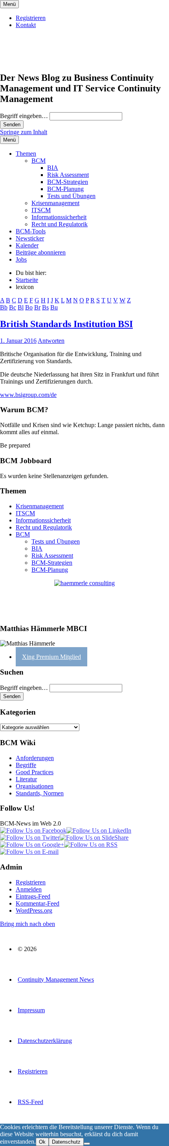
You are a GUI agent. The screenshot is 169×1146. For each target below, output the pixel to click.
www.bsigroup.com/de (28, 394)
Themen (26, 153)
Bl (21, 307)
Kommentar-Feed (37, 903)
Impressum (31, 1010)
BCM (38, 160)
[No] (87, 1143)
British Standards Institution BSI (66, 324)
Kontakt (26, 25)
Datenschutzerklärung (45, 1040)
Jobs (21, 259)
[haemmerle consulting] (84, 598)
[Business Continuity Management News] (48, 61)
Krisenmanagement (55, 203)
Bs (45, 307)
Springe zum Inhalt (23, 132)
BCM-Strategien (67, 181)
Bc (12, 307)
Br (37, 307)
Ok (42, 1142)
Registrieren (31, 18)
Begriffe (26, 765)
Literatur (26, 779)
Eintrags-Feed (33, 896)
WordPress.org (34, 910)
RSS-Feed (30, 1102)
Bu (54, 307)
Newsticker (30, 238)
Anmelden (29, 889)
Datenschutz (66, 1142)
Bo (29, 307)
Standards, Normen (40, 793)
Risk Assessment (68, 174)
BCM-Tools (31, 231)
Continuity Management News (56, 979)
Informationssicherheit (58, 217)
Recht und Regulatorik (59, 224)
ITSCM (41, 210)
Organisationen (34, 786)
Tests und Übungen (71, 196)
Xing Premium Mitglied (51, 656)
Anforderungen (35, 758)
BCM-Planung (65, 189)
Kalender (27, 245)
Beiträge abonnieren (41, 252)
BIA (52, 167)
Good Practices (34, 772)
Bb (3, 307)
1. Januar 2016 (18, 340)
